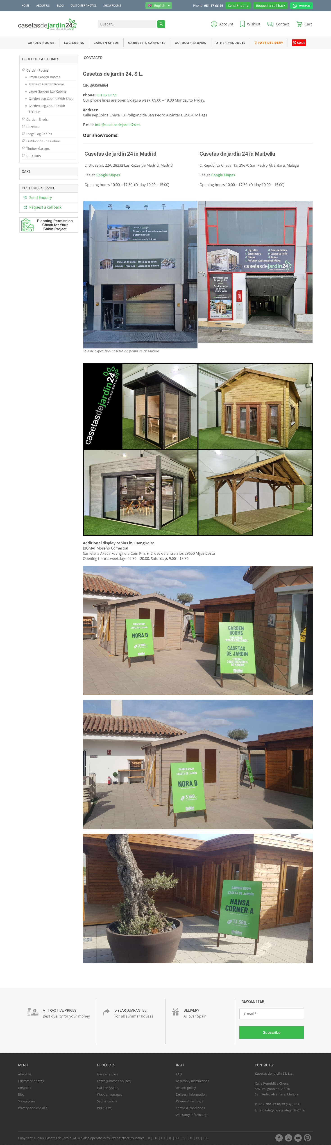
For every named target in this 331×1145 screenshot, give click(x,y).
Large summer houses (114, 1081)
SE (184, 1138)
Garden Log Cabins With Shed (51, 98)
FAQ (179, 1074)
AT (177, 1138)
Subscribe (271, 1032)
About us (43, 5)
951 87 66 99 (213, 5)
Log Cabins (74, 43)
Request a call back (270, 5)
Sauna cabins (107, 1101)
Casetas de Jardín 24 (60, 1138)
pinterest (307, 1138)
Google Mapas (108, 175)
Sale (300, 43)
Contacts (24, 1088)
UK (163, 1138)
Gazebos (32, 127)
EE (198, 1138)
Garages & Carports (147, 43)
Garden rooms (108, 1074)
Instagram (288, 1138)
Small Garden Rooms (44, 77)
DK (205, 1138)
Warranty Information (192, 1115)
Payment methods (189, 1101)
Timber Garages (38, 148)
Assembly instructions (192, 1081)
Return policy (186, 1088)
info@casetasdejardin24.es (118, 124)
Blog (60, 5)
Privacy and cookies (32, 1108)
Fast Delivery (270, 43)
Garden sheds (107, 1088)
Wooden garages (109, 1094)
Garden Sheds (106, 43)
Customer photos (83, 5)
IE (170, 1138)
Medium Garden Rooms (46, 84)
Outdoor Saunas (190, 43)
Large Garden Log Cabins (47, 91)
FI (191, 1138)
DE (156, 1138)
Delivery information (191, 1094)
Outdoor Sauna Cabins (43, 141)
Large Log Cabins (39, 134)
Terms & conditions (190, 1108)
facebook (279, 1138)
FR (148, 1138)
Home (25, 5)
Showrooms (112, 5)
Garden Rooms (41, 43)
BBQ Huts (33, 156)
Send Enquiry (238, 5)
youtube (298, 1138)
